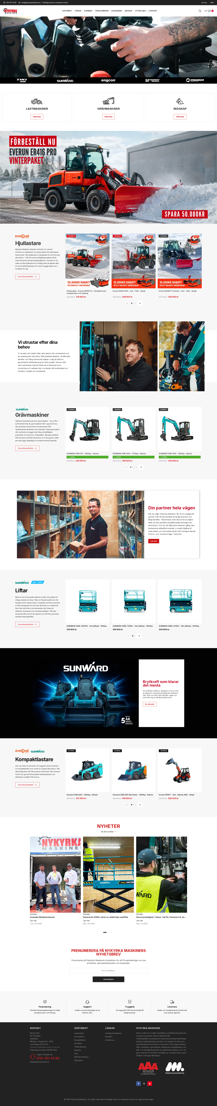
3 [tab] (109, 932)
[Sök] (200, 11)
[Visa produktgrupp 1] (131, 303)
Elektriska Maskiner (81, 1057)
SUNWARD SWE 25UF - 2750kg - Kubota (129, 453)
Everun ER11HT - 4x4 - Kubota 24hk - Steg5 (176, 795)
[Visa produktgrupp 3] (135, 303)
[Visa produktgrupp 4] (136, 467)
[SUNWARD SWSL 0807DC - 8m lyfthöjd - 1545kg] (87, 601)
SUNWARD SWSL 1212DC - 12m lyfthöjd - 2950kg (133, 626)
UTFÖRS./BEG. (140, 11)
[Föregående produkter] (127, 303)
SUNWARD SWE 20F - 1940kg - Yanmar (83, 453)
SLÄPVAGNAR (116, 11)
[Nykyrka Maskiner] (10, 11)
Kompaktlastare (80, 1040)
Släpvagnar (78, 1060)
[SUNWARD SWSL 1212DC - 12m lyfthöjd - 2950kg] (134, 601)
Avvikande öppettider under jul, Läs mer (45, 1047)
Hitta (212, 2)
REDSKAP (129, 11)
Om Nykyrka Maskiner (113, 1033)
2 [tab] (107, 932)
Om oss (204, 2)
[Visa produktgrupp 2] (133, 303)
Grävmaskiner (79, 1037)
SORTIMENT (67, 11)
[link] (108, 177)
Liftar (76, 1053)
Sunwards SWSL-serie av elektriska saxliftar (105, 917)
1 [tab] (105, 932)
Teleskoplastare (80, 1047)
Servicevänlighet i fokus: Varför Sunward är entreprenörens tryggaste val (161, 917)
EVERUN (78, 11)
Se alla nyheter (107, 832)
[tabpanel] (55, 881)
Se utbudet (149, 704)
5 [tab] (113, 932)
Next (187, 875)
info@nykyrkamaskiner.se (31, 2)
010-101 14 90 (11, 2)
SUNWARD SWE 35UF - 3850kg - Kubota (175, 453)
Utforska (37, 117)
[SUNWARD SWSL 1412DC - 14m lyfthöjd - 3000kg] (180, 601)
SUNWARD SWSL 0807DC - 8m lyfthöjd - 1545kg (86, 626)
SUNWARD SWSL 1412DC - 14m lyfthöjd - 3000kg (179, 626)
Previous (30, 875)
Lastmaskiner (79, 1033)
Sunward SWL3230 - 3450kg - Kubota (82, 795)
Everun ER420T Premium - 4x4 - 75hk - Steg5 (178, 291)
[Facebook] (138, 1083)
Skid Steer (78, 1043)
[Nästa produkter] (140, 303)
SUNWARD (88, 11)
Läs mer (153, 541)
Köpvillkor (109, 1037)
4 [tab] (111, 932)
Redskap (77, 1050)
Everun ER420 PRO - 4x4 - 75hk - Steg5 (129, 291)
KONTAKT (153, 11)
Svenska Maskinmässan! (42, 917)
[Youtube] (149, 1083)
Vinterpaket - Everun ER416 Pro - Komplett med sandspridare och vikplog (86, 292)
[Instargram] (144, 1083)
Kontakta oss (110, 1040)
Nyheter (33, 914)
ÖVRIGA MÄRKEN (102, 11)
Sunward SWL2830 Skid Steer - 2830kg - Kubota (133, 795)
